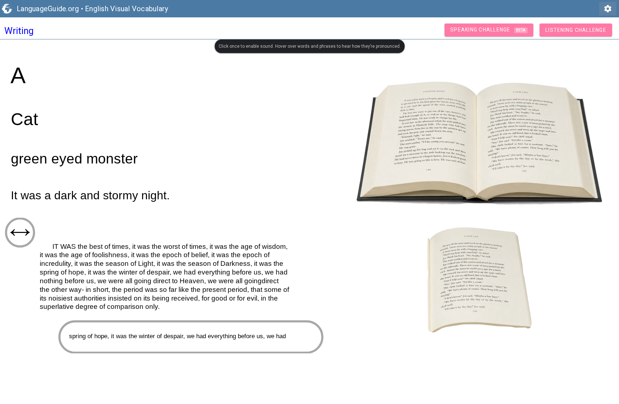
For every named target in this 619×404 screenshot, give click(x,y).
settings (607, 8)
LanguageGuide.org (48, 8)
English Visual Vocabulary (126, 8)
